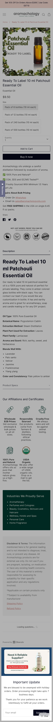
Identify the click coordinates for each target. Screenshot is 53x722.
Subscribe (41, 712)
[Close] (48, 651)
